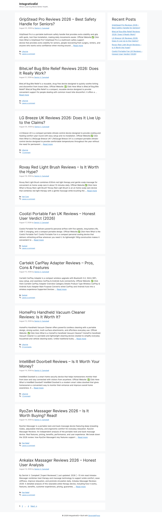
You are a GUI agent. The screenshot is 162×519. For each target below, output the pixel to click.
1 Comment (26, 152)
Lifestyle (25, 51)
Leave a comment (28, 54)
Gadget (24, 246)
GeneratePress (94, 515)
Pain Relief (25, 443)
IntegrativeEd (28, 4)
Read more (78, 45)
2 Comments (27, 347)
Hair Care (25, 197)
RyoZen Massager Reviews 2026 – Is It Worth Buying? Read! (54, 413)
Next (34, 506)
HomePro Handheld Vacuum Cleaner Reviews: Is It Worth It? (52, 314)
